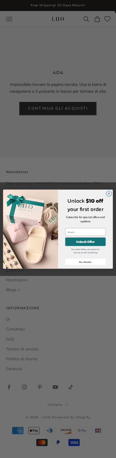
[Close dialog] (109, 193)
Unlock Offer (85, 241)
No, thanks (85, 262)
